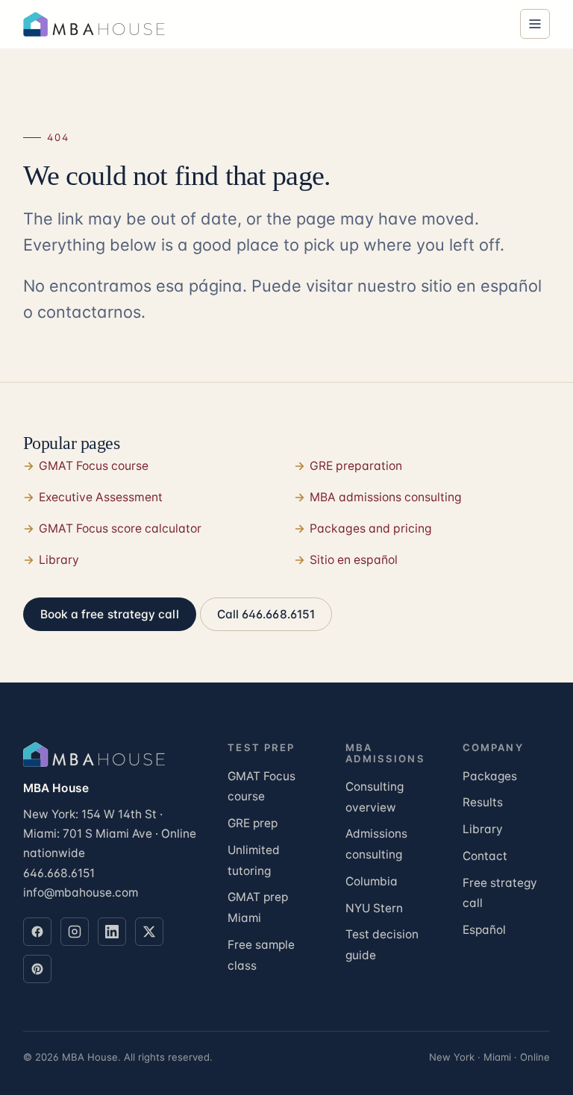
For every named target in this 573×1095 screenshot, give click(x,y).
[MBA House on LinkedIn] (112, 931)
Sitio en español (354, 560)
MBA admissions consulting (386, 497)
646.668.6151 (59, 873)
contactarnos (89, 311)
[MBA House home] (98, 24)
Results (483, 802)
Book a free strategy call (109, 614)
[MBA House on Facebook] (37, 931)
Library (59, 560)
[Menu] (535, 24)
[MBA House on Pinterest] (37, 969)
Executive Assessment (101, 497)
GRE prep (253, 823)
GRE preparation (356, 466)
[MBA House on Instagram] (74, 931)
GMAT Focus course (93, 466)
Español (484, 930)
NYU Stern (374, 908)
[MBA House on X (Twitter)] (149, 931)
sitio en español (481, 285)
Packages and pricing (371, 528)
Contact (485, 856)
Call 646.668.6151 (266, 614)
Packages (490, 776)
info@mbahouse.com (80, 892)
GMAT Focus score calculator (120, 528)
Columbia (371, 881)
